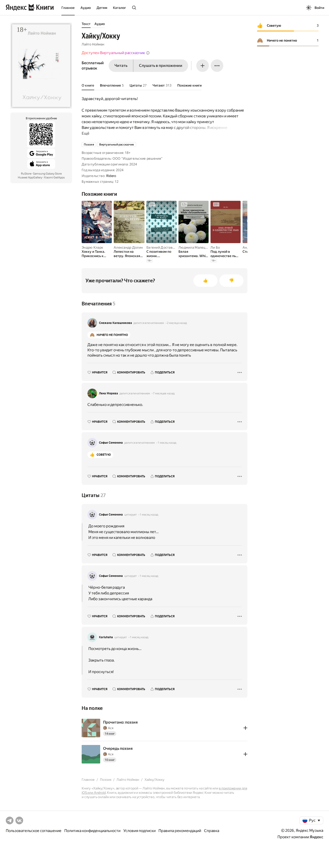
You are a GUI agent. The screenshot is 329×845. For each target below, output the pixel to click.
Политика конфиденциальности (92, 830)
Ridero (111, 176)
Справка (211, 830)
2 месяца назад (177, 323)
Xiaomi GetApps (54, 177)
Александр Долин (128, 247)
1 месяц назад (167, 442)
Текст (86, 24)
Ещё (85, 133)
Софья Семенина (111, 442)
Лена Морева (108, 393)
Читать (120, 65)
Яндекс (316, 837)
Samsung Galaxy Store (47, 173)
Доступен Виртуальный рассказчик (113, 52)
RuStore (26, 173)
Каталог (119, 8)
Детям (102, 8)
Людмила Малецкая (194, 247)
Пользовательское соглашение (33, 830)
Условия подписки (139, 830)
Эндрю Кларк (92, 247)
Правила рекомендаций (179, 830)
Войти (319, 8)
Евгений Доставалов (163, 247)
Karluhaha (106, 637)
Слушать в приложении (160, 65)
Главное (68, 8)
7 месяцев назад (164, 393)
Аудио (85, 8)
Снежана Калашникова (115, 323)
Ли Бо (215, 247)
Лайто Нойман (93, 44)
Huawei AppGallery (30, 177)
